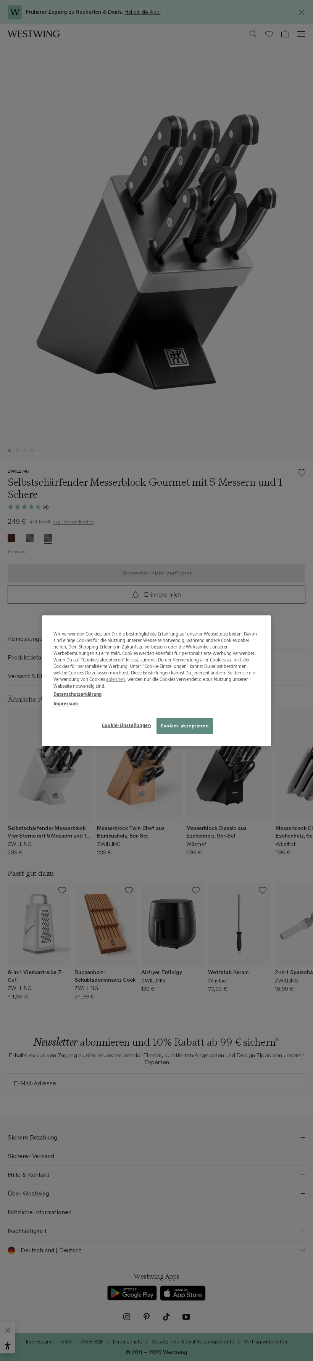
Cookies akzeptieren (185, 726)
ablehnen (115, 679)
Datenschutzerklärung (77, 694)
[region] (156, 680)
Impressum (65, 703)
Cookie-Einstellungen (126, 725)
